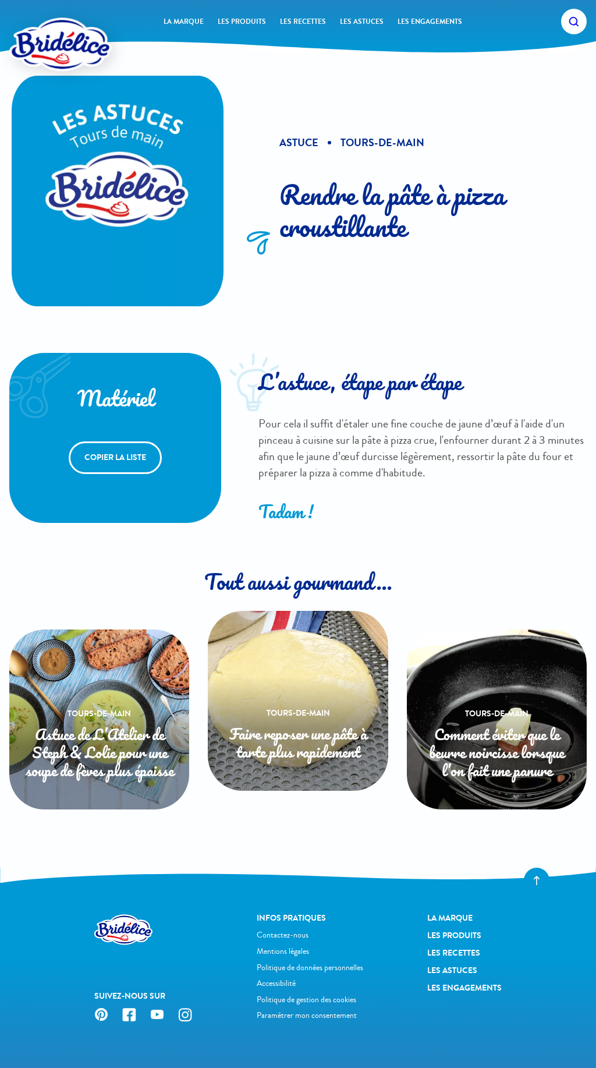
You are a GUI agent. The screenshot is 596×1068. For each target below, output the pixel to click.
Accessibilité (276, 983)
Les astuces (362, 21)
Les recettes (303, 21)
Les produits (242, 21)
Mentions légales (283, 951)
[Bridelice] (41, 26)
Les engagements (430, 21)
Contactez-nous (282, 934)
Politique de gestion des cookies (306, 999)
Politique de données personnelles (310, 967)
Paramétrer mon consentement (307, 1015)
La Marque (184, 21)
